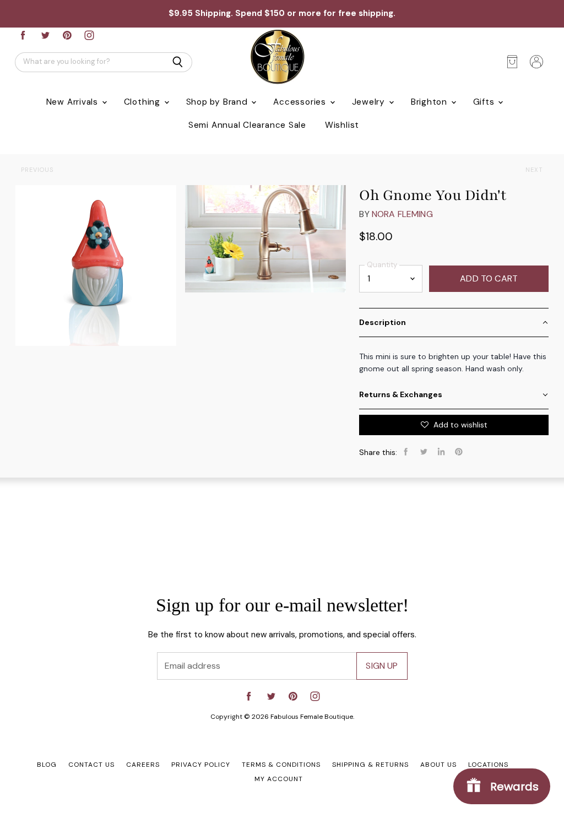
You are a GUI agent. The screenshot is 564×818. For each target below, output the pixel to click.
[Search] (177, 62)
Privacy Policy (200, 764)
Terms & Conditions (281, 764)
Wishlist (342, 125)
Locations (488, 764)
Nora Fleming (402, 214)
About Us (438, 764)
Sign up (382, 665)
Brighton (430, 101)
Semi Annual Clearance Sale (247, 125)
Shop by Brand (218, 101)
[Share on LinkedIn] (441, 451)
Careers (143, 764)
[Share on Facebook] (406, 451)
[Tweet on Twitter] (423, 451)
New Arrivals (73, 101)
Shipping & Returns (370, 764)
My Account (278, 778)
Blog (47, 764)
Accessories (300, 101)
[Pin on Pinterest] (458, 451)
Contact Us (91, 764)
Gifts (485, 101)
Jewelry (370, 101)
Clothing (143, 101)
